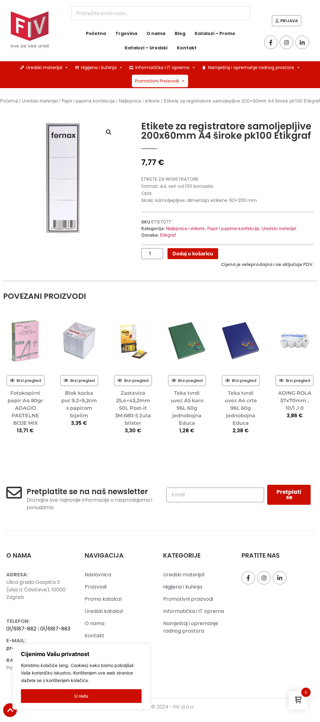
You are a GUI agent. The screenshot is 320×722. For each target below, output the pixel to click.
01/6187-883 (55, 628)
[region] (81, 676)
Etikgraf (168, 235)
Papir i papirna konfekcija (88, 101)
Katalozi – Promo (215, 33)
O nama (156, 33)
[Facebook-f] (271, 42)
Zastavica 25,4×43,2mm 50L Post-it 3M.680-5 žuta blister (133, 408)
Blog (180, 33)
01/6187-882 (21, 628)
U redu (81, 696)
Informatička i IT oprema (162, 67)
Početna (96, 33)
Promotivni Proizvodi (157, 81)
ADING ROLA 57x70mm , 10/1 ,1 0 (294, 400)
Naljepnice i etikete (139, 101)
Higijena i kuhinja (99, 67)
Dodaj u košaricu (192, 253)
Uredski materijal (44, 67)
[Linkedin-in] (302, 42)
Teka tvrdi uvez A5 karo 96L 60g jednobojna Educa (187, 408)
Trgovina (126, 33)
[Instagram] (286, 42)
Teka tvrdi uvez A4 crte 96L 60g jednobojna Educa (241, 408)
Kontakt (187, 48)
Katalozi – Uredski (146, 48)
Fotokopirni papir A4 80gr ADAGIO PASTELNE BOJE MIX (25, 408)
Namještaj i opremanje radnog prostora (251, 67)
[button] (108, 132)
